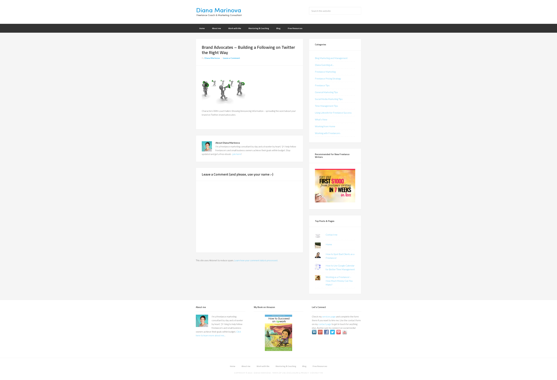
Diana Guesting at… (324, 64)
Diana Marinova (219, 11)
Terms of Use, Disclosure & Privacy (290, 373)
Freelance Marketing (325, 71)
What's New (321, 119)
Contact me (331, 234)
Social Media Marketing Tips (329, 99)
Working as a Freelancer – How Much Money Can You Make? (339, 281)
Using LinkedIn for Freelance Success (333, 112)
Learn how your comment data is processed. (256, 260)
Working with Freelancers (327, 133)
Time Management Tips (326, 105)
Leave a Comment (231, 58)
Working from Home (325, 126)
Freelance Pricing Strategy (328, 78)
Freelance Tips (322, 85)
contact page (324, 324)
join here (237, 154)
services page (329, 316)
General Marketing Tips (326, 92)
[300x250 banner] (335, 201)
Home (329, 244)
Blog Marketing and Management (331, 58)
